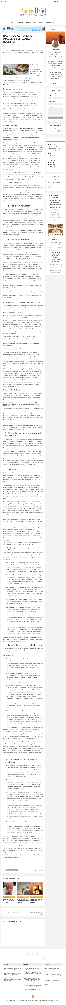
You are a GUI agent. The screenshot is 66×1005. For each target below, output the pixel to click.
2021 (51, 160)
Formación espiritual (47, 22)
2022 (51, 162)
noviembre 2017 (53, 148)
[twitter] (57, 1)
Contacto (4, 1)
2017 (51, 144)
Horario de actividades (41, 959)
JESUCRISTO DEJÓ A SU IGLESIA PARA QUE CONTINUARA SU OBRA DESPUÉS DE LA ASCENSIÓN (55, 204)
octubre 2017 (52, 146)
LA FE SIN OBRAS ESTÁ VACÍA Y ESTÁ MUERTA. (23, 900)
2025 (51, 169)
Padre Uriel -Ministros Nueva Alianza (28, 1000)
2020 (51, 158)
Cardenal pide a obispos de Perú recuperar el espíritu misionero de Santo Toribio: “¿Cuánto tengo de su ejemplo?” (54, 982)
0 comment (31, 45)
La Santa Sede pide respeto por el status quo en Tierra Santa (12, 969)
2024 (51, 166)
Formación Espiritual (11, 870)
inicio (13, 22)
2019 (51, 155)
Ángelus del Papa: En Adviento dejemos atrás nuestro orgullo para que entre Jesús (12, 979)
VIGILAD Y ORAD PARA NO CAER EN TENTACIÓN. (8, 900)
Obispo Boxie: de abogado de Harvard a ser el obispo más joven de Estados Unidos (53, 970)
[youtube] (55, 1)
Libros (20, 22)
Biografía (10, 1)
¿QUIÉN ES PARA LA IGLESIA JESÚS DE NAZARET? (36, 900)
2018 (51, 153)
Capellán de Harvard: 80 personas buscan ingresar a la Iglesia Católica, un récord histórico (54, 976)
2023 (51, 164)
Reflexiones (31, 22)
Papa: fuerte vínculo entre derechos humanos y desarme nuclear (12, 974)
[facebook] (60, 1)
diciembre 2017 (53, 150)
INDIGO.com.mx (54, 1000)
